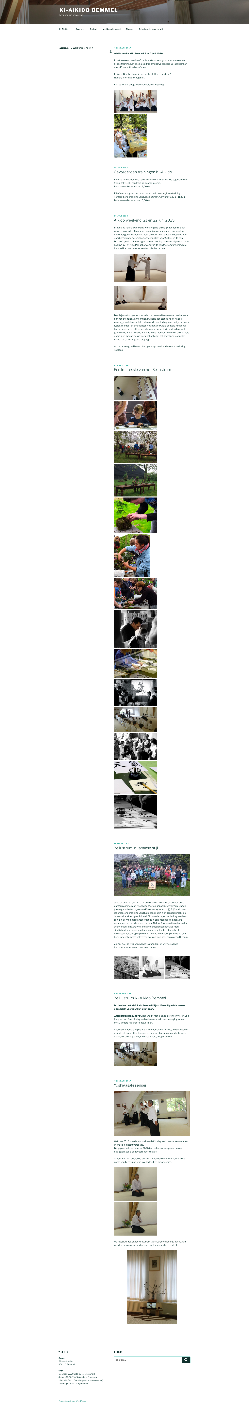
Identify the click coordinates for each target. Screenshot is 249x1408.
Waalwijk (163, 193)
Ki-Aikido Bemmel (88, 10)
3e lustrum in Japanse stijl (151, 29)
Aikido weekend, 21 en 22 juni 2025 (144, 220)
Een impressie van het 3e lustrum (142, 369)
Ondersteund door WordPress (72, 1401)
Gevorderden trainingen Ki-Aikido (143, 172)
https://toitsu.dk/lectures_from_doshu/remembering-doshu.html (152, 1241)
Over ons (80, 29)
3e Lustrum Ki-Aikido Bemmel (140, 998)
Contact (93, 29)
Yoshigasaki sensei (112, 29)
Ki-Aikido (63, 29)
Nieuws (129, 29)
